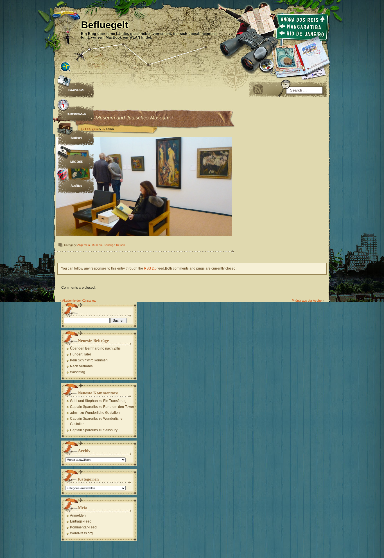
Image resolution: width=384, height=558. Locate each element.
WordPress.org (81, 533)
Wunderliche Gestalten (102, 413)
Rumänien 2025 (76, 113)
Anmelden (78, 515)
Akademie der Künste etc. (79, 300)
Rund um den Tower (118, 407)
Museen (97, 244)
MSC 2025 (76, 161)
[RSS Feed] (258, 89)
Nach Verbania (81, 366)
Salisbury (110, 430)
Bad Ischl (76, 137)
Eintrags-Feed (81, 521)
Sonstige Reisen (114, 244)
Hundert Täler (80, 354)
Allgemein (83, 244)
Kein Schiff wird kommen (89, 360)
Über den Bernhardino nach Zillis (95, 348)
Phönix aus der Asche (307, 300)
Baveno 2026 (76, 90)
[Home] (192, 36)
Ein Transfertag (115, 401)
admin (110, 128)
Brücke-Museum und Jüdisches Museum (124, 118)
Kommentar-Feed (83, 527)
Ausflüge (76, 185)
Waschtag (77, 372)
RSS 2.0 (150, 268)
